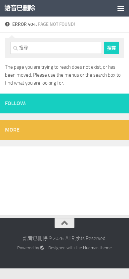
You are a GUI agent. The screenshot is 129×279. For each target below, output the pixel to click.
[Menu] (120, 8)
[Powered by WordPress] (42, 248)
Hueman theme (97, 247)
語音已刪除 (19, 8)
